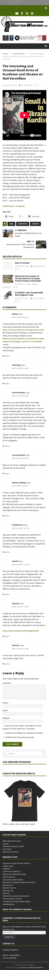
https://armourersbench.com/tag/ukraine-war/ (23, 330)
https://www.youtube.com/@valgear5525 (21, 631)
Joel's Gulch (7, 849)
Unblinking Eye (8, 904)
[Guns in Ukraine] (8, 266)
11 (19, 301)
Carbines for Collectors (11, 871)
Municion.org (8, 890)
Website (6, 718)
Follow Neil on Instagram (14, 206)
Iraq (11, 224)
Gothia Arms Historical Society (14, 874)
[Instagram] (32, 13)
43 (17, 287)
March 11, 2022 (24, 284)
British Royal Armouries (12, 841)
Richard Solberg (19, 482)
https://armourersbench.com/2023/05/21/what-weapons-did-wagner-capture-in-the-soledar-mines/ (24, 341)
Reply (7, 356)
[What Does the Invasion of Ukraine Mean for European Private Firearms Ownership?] (8, 279)
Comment (7, 683)
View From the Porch (11, 852)
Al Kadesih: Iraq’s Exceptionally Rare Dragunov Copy (29, 293)
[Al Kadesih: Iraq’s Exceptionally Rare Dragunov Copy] (8, 295)
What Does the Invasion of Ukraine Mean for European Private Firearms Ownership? (28, 278)
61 (19, 269)
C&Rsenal (6, 868)
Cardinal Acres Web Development (31, 967)
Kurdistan (22, 224)
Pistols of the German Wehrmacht (16, 896)
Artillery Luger (8, 866)
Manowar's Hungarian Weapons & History (19, 882)
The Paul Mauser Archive (12, 899)
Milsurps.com (8, 885)
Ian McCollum (27, 85)
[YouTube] (17, 13)
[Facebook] (22, 13)
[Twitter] (27, 13)
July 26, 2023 (23, 298)
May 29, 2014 (23, 266)
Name (5, 702)
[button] (45, 8)
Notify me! (9, 937)
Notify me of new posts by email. (20, 737)
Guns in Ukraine (22, 263)
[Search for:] (24, 753)
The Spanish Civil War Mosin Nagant (16, 901)
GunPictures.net (9, 877)
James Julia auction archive (13, 879)
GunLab (6, 843)
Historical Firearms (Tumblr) (13, 846)
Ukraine (35, 224)
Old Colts (6, 893)
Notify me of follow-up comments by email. (24, 733)
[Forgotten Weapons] (24, 31)
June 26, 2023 (11, 85)
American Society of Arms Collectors (16, 863)
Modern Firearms (9, 888)
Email (5, 710)
